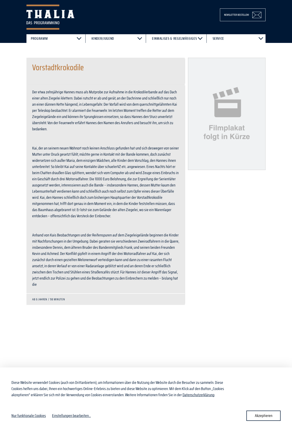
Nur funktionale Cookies (28, 415)
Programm (39, 38)
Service (218, 38)
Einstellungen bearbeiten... (71, 416)
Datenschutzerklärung (198, 395)
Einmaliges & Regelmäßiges (174, 38)
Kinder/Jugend (102, 38)
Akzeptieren (263, 415)
